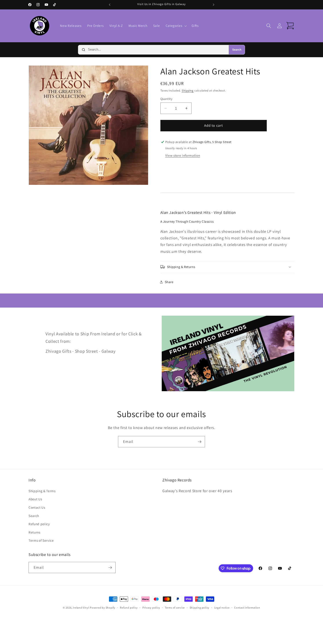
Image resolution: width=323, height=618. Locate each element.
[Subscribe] (199, 441)
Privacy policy (151, 607)
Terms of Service (41, 540)
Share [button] (169, 282)
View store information (182, 155)
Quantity (166, 99)
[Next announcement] (213, 4)
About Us (35, 499)
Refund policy (39, 524)
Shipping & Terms (42, 491)
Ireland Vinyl (81, 607)
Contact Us (37, 507)
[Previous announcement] (109, 4)
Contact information (247, 607)
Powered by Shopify (102, 607)
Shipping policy (200, 607)
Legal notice (222, 607)
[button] (176, 26)
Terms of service (175, 607)
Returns (34, 532)
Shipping (188, 90)
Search (236, 49)
